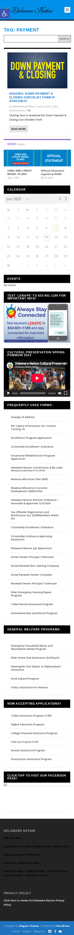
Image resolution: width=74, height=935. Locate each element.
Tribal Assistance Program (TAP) (31, 715)
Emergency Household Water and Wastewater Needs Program (32, 647)
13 (46, 237)
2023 (54, 106)
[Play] (8, 393)
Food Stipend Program (25, 678)
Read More (18, 129)
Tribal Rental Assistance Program (32, 604)
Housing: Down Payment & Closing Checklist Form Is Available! (32, 97)
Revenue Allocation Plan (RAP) (29, 479)
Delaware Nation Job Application (31, 548)
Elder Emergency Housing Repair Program (31, 593)
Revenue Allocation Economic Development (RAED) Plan (29, 489)
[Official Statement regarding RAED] (54, 158)
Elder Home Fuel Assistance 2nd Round (35, 657)
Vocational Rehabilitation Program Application (33, 457)
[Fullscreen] (65, 393)
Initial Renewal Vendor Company (31, 574)
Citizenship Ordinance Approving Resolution (31, 537)
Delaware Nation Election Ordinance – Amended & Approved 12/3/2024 (35, 501)
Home (15, 931)
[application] (37, 378)
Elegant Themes (29, 925)
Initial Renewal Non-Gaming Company (35, 565)
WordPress (63, 925)
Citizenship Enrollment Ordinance (32, 446)
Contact (26, 931)
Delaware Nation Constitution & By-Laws (37, 467)
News (21, 110)
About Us (39, 931)
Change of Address (23, 417)
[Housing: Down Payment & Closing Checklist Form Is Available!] (37, 70)
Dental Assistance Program (28, 750)
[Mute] (60, 393)
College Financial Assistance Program (34, 733)
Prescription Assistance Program (31, 759)
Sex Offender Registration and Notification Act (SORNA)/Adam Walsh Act (35, 515)
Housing (13, 110)
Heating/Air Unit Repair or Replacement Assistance (36, 668)
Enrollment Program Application (31, 438)
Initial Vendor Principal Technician (32, 557)
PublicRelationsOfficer (23, 106)
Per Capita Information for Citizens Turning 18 (33, 427)
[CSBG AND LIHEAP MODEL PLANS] (20, 158)
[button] (4, 13)
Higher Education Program (27, 724)
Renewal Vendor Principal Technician (34, 583)
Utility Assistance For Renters (29, 687)
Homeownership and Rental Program (34, 613)
